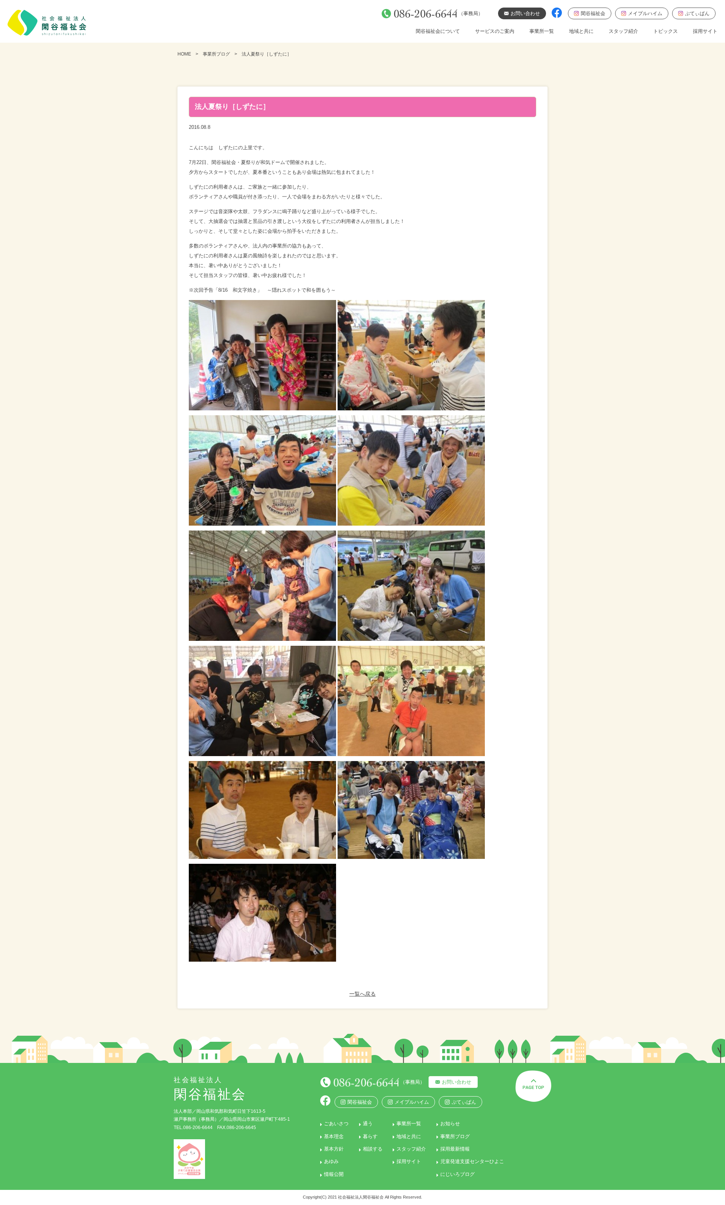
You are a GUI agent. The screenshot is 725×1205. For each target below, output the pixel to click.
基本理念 (334, 1136)
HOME (184, 54)
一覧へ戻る (362, 994)
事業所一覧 (541, 31)
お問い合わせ (456, 1082)
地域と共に (581, 31)
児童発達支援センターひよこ (472, 1161)
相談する (373, 1149)
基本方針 (334, 1149)
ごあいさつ (336, 1123)
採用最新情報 (455, 1149)
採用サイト (705, 31)
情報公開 (334, 1174)
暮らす (370, 1136)
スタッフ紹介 (623, 31)
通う (368, 1123)
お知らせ (450, 1123)
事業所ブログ (216, 54)
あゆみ (331, 1161)
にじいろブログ (457, 1174)
